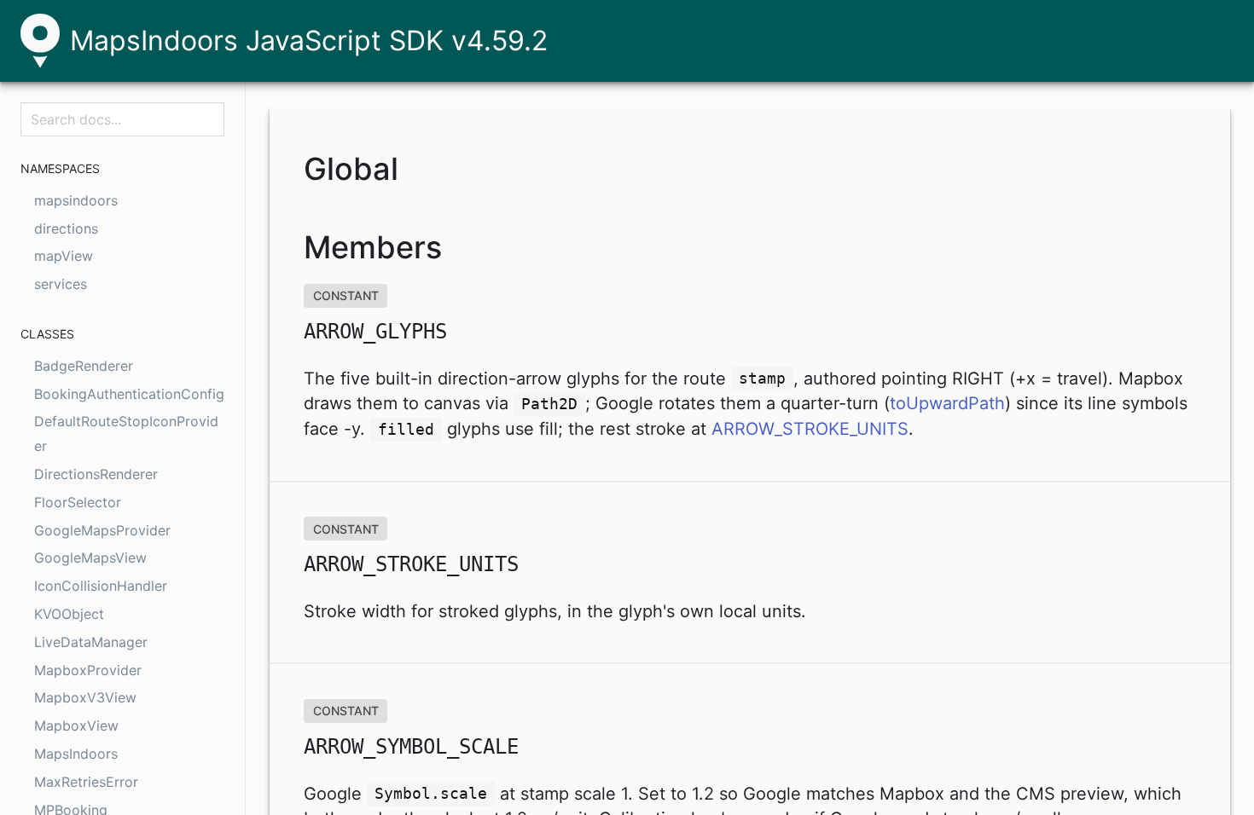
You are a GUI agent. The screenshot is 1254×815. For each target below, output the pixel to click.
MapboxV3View (85, 697)
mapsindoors (76, 200)
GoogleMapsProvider (102, 530)
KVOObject (69, 613)
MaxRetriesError (86, 781)
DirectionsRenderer (96, 474)
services (60, 283)
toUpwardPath (947, 403)
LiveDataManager (91, 641)
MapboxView (76, 725)
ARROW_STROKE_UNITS (810, 429)
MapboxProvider (88, 670)
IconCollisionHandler (100, 585)
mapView (63, 255)
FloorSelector (77, 502)
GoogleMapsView (90, 557)
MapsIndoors (76, 753)
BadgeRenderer (83, 365)
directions (66, 228)
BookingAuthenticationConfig (129, 393)
